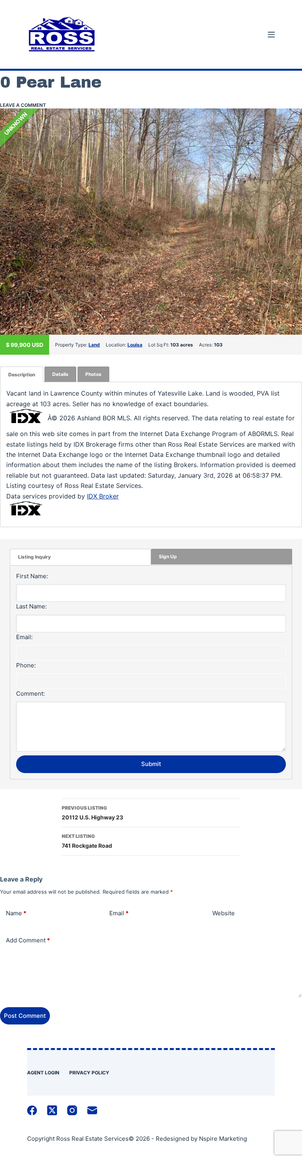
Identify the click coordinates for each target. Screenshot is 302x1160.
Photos (93, 374)
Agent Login (43, 1073)
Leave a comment (23, 105)
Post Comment (25, 1015)
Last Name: (31, 606)
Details (60, 374)
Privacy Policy (89, 1073)
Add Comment (28, 940)
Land (94, 345)
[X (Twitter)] (52, 1110)
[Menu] (271, 34)
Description (21, 375)
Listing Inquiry (34, 557)
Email (119, 913)
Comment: (30, 693)
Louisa (134, 345)
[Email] (92, 1110)
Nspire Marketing (223, 1138)
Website (223, 913)
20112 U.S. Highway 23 (92, 813)
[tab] (21, 375)
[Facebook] (32, 1110)
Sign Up (168, 556)
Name (16, 913)
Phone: (26, 665)
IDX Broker (103, 496)
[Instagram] (72, 1110)
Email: (24, 637)
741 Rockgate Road (87, 841)
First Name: (32, 576)
